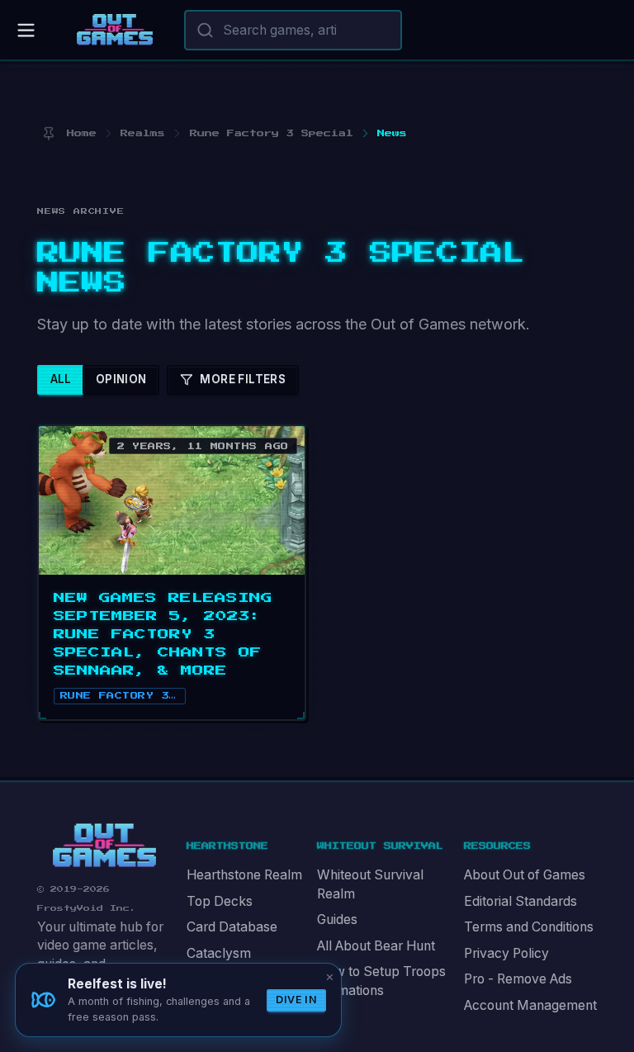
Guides (337, 919)
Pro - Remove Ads (518, 979)
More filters (243, 379)
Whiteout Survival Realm (370, 884)
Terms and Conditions (529, 927)
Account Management (530, 1005)
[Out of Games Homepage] (104, 845)
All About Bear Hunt (376, 946)
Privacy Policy (506, 953)
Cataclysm (219, 953)
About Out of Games (524, 875)
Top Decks (220, 901)
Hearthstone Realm (244, 875)
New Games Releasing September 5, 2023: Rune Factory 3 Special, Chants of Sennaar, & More (163, 634)
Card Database (232, 927)
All (61, 379)
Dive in (296, 999)
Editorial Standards (520, 901)
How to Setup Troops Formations (381, 981)
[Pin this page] (48, 133)
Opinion (121, 379)
